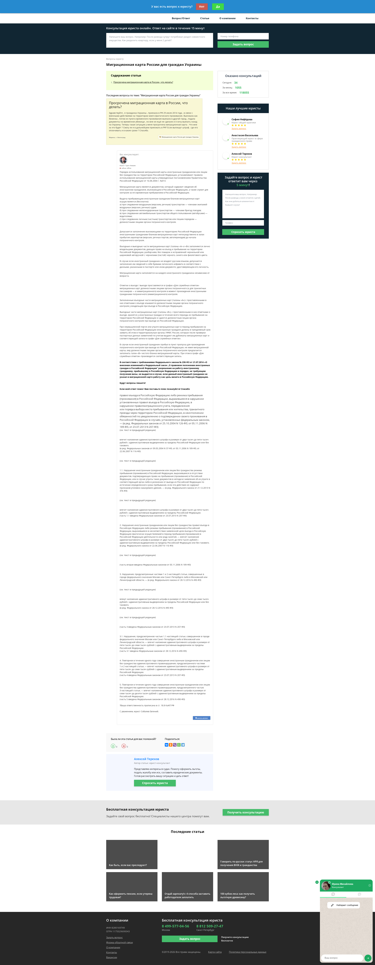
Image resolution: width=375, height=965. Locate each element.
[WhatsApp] (179, 745)
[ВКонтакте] (166, 745)
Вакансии (111, 957)
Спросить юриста (155, 783)
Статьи (204, 18)
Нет (201, 6)
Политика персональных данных (247, 952)
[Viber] (175, 745)
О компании (227, 18)
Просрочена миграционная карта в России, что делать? (143, 82)
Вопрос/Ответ (181, 18)
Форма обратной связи (119, 942)
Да (218, 6)
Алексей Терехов (146, 759)
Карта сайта (215, 952)
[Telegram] (183, 745)
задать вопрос (202, 718)
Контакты (252, 18)
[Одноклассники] (170, 745)
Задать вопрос (243, 44)
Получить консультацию (245, 812)
